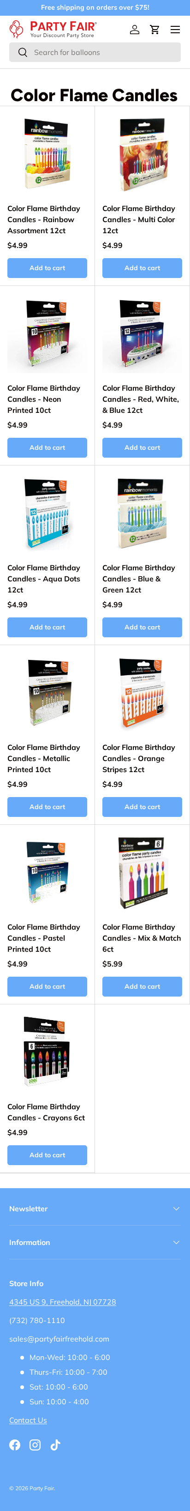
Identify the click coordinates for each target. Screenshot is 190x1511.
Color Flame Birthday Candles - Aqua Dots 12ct (43, 578)
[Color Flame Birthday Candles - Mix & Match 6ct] (142, 872)
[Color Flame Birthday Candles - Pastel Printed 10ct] (47, 872)
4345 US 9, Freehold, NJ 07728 (62, 1301)
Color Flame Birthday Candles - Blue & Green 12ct (138, 578)
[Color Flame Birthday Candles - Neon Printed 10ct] (47, 333)
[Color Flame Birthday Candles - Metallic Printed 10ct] (47, 692)
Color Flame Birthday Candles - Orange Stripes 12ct (138, 758)
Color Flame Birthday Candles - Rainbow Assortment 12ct (43, 219)
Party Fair (42, 1488)
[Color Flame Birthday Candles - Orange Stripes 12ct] (142, 692)
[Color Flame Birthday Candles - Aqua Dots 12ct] (47, 513)
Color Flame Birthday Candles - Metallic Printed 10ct (43, 758)
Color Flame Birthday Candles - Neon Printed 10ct (43, 399)
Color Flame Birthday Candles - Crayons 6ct (46, 1112)
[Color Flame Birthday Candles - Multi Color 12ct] (142, 153)
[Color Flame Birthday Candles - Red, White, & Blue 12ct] (142, 333)
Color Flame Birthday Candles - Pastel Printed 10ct (43, 938)
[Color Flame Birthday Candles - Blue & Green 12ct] (142, 513)
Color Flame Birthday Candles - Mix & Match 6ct (141, 938)
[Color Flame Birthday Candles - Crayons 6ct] (47, 1052)
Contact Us (28, 1420)
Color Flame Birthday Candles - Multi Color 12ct (138, 219)
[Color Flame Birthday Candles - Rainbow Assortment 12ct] (47, 153)
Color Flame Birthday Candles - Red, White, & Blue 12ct (140, 399)
